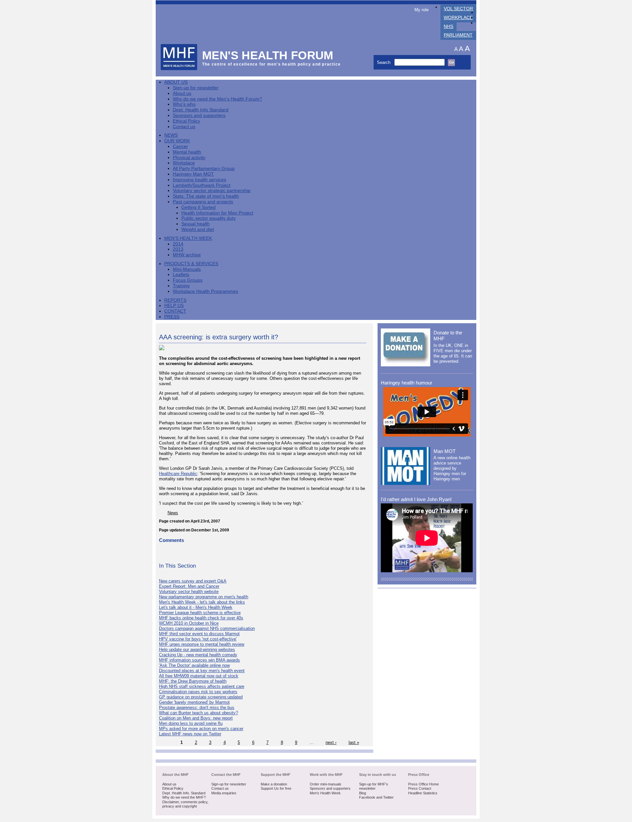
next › (331, 742)
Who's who (184, 104)
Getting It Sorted (198, 207)
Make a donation (274, 784)
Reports (175, 300)
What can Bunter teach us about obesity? (198, 712)
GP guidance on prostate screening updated (201, 696)
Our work (177, 140)
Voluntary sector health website (189, 591)
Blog (362, 793)
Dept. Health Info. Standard (183, 793)
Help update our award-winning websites (197, 649)
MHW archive (187, 254)
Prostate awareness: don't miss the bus (196, 707)
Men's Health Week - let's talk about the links (202, 602)
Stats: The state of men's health (206, 196)
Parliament (458, 35)
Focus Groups (187, 280)
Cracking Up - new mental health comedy (198, 654)
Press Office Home (423, 784)
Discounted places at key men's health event (202, 670)
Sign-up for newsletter (196, 87)
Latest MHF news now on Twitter (190, 733)
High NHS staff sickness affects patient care (201, 686)
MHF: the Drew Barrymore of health (192, 681)
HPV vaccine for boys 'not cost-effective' (198, 639)
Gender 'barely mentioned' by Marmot (194, 702)
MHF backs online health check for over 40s (201, 617)
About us (182, 93)
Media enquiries (223, 793)
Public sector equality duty (208, 218)
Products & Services (191, 263)
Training (181, 285)
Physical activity (189, 157)
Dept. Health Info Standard (200, 109)
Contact (175, 311)
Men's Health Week (188, 238)
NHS (448, 26)
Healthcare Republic (178, 473)
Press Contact (419, 788)
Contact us (184, 126)
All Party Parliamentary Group (204, 168)
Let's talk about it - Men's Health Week (195, 607)
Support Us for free (276, 788)
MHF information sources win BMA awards (199, 660)
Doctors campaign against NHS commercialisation (207, 628)
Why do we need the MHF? (184, 797)
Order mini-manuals (325, 784)
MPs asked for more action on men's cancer (201, 728)
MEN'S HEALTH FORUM (267, 55)
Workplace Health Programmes (205, 291)
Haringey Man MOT (193, 174)
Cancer (180, 146)
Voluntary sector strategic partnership (211, 190)
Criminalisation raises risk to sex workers (198, 691)
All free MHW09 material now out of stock (198, 675)
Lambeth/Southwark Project (201, 185)
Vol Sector (458, 8)
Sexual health (195, 223)
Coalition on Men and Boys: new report (196, 718)
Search (384, 62)
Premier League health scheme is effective (200, 612)
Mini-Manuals (187, 269)
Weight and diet (197, 229)
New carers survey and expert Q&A (192, 581)
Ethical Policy (186, 121)
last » (354, 742)
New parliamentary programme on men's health (203, 596)
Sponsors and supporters (199, 115)
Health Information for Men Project (217, 213)
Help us (174, 305)
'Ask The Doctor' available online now (194, 665)
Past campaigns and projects (203, 201)
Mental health (187, 152)
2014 (178, 243)
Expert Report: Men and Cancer (189, 586)
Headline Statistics (422, 793)
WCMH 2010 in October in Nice (189, 623)
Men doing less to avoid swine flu (191, 723)
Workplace (458, 17)
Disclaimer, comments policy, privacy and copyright (185, 804)
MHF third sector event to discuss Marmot (199, 633)
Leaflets (181, 274)
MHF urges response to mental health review (201, 644)
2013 (178, 249)
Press (171, 316)
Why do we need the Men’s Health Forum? (217, 99)
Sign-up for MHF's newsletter (373, 786)
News (171, 135)
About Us (176, 82)
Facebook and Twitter (376, 797)
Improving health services (199, 179)
